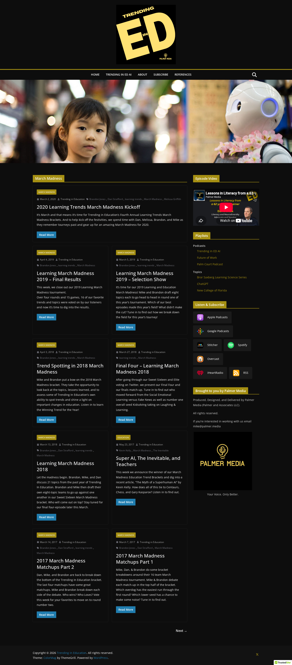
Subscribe (161, 74)
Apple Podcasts (217, 317)
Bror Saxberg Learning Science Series (222, 277)
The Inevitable (161, 450)
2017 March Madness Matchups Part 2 (61, 563)
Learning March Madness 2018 (65, 466)
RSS (245, 372)
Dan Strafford (115, 199)
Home (95, 74)
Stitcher (212, 345)
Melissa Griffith (172, 199)
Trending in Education (73, 199)
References (183, 74)
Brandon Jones (97, 199)
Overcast (213, 358)
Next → (181, 630)
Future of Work (207, 257)
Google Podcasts (218, 331)
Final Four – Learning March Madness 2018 (147, 368)
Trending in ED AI (118, 74)
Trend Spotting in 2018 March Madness (70, 368)
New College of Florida (212, 290)
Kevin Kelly (125, 450)
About (142, 74)
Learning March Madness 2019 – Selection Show (144, 276)
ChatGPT (202, 284)
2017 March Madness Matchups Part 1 (140, 558)
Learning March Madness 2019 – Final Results (65, 276)
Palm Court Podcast (210, 264)
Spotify (242, 345)
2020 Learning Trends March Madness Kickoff (88, 207)
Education (123, 437)
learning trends (133, 199)
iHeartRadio (215, 372)
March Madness (46, 192)
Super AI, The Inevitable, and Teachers (148, 461)
